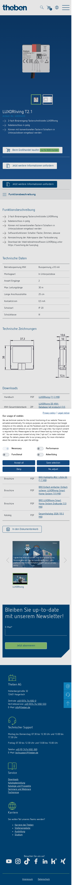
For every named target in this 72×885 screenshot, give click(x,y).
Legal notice (63, 413)
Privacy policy (49, 413)
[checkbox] (6, 448)
